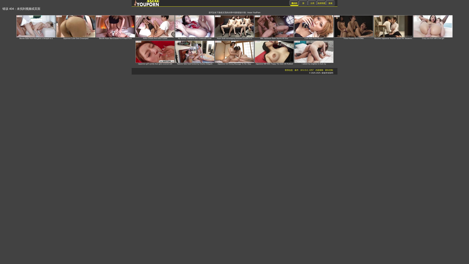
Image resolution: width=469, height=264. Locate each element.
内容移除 (319, 70)
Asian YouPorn (253, 12)
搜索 (330, 3)
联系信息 (289, 70)
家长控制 (329, 70)
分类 (312, 3)
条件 (296, 70)
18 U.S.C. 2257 (307, 70)
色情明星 (321, 3)
